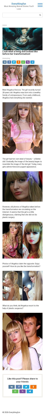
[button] (22, 38)
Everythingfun (19, 3)
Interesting (6, 58)
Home (4, 25)
